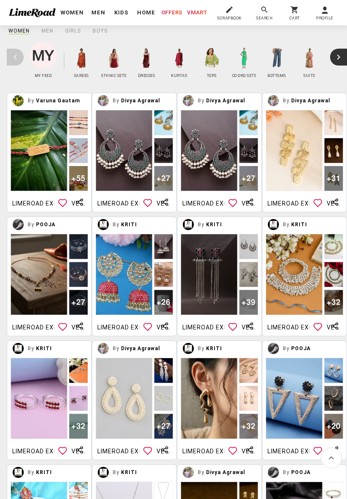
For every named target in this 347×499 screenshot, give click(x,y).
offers (171, 12)
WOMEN (19, 31)
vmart (197, 12)
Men (47, 31)
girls (73, 31)
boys (100, 31)
